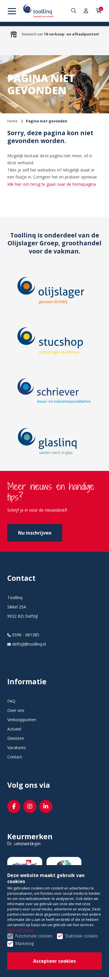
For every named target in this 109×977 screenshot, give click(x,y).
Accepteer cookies (54, 961)
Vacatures (16, 747)
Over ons (15, 710)
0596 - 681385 (25, 634)
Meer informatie (20, 930)
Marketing (24, 943)
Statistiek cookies (81, 936)
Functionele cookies (34, 936)
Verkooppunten (21, 719)
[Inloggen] (86, 11)
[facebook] (13, 806)
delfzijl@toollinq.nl (29, 644)
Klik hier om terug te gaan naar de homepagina (51, 184)
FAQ (11, 701)
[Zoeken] (74, 11)
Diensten (15, 738)
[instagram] (29, 806)
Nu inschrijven (34, 533)
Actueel (14, 729)
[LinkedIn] (45, 806)
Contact (14, 757)
